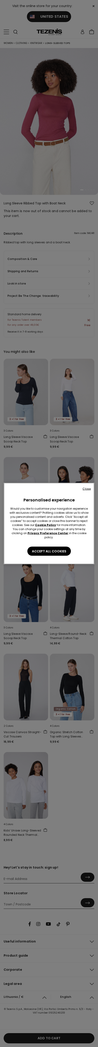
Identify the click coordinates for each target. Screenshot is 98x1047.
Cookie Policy (45, 525)
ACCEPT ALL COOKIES (49, 551)
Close (87, 489)
